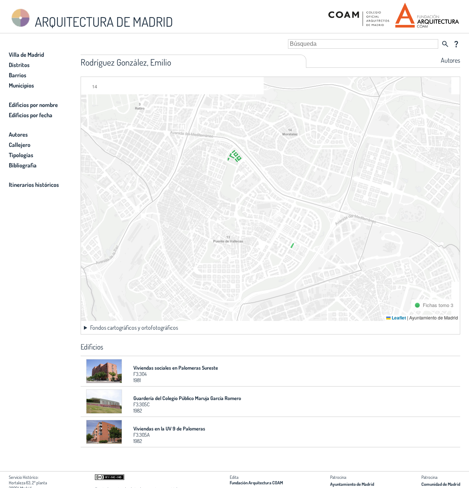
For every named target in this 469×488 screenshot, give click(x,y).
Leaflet (398, 317)
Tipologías (21, 155)
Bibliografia (23, 165)
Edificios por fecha (30, 115)
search (445, 44)
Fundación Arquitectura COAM (256, 482)
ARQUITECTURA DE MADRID (102, 21)
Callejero (19, 144)
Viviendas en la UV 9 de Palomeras (169, 428)
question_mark (456, 44)
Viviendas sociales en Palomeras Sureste (175, 368)
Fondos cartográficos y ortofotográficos (134, 327)
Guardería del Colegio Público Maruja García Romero (187, 398)
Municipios (21, 85)
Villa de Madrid (26, 54)
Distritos (19, 65)
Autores (18, 134)
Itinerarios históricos (34, 184)
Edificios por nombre (33, 104)
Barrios (17, 75)
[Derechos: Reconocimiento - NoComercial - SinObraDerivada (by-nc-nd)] (109, 478)
